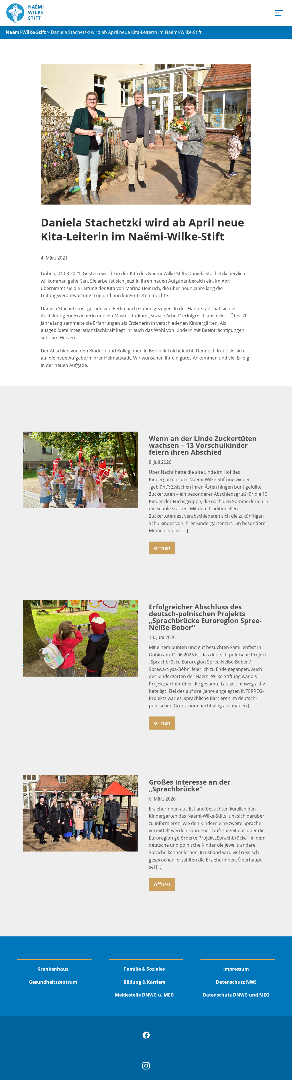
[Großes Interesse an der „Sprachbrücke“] (80, 813)
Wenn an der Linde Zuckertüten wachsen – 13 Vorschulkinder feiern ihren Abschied (203, 445)
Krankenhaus (52, 969)
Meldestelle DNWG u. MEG (144, 995)
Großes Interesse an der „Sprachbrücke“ (189, 785)
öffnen (162, 547)
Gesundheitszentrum (53, 982)
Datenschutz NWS (236, 982)
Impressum (236, 969)
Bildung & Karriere (144, 982)
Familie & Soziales (144, 969)
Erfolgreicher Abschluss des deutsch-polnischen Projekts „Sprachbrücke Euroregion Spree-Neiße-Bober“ (205, 617)
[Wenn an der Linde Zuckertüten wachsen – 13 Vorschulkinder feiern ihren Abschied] (80, 470)
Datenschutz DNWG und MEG (236, 995)
